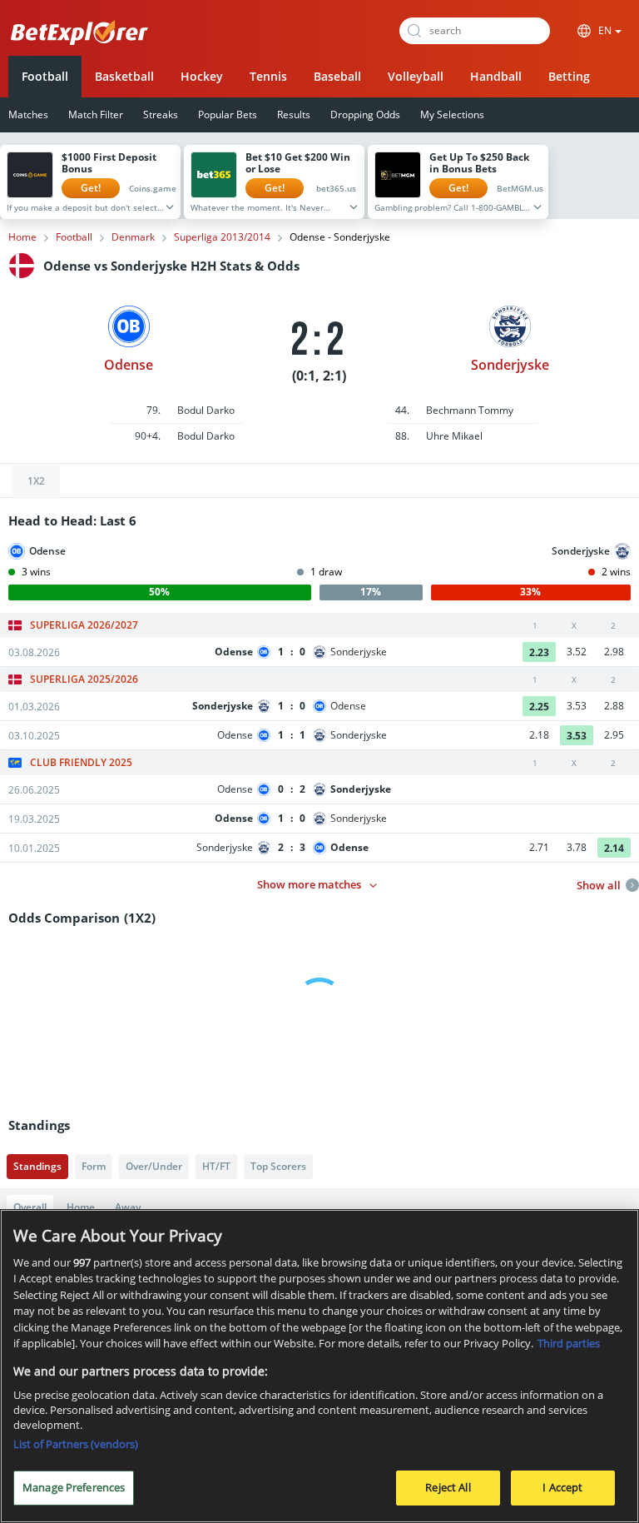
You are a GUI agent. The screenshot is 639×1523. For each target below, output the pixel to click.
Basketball (124, 76)
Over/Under (154, 1166)
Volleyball (415, 76)
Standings (37, 1166)
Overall (30, 1207)
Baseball (337, 76)
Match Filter (95, 114)
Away (128, 1207)
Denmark (133, 237)
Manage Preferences (73, 1487)
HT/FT (216, 1166)
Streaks (160, 114)
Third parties (568, 1343)
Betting (569, 76)
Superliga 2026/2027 (84, 625)
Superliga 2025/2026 (84, 679)
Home (22, 237)
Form (94, 1166)
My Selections (452, 114)
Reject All (447, 1487)
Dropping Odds (365, 114)
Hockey (202, 76)
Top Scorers (278, 1166)
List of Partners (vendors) (75, 1443)
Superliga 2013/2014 (222, 237)
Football (45, 76)
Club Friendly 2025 (81, 763)
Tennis (268, 76)
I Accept (562, 1487)
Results (293, 114)
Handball (496, 76)
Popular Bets (227, 114)
